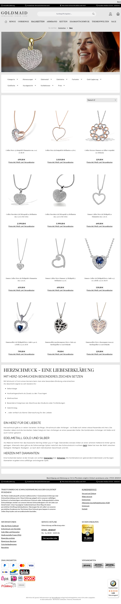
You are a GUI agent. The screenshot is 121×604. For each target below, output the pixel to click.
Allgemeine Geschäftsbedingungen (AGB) (96, 503)
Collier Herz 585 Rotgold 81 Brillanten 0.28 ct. (60, 150)
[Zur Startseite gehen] (14, 13)
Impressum (85, 506)
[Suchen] (93, 14)
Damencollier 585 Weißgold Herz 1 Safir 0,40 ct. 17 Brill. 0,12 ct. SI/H (21, 343)
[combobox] (64, 14)
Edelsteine (61, 79)
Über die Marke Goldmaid (10, 526)
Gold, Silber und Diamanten (10, 532)
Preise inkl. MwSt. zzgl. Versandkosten (21, 162)
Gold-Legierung (93, 79)
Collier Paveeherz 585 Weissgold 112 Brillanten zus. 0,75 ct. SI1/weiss (21, 215)
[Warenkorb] (117, 13)
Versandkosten (56, 597)
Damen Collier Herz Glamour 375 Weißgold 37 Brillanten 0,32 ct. (60, 279)
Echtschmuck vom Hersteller (11, 529)
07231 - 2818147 (48, 530)
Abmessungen (28, 79)
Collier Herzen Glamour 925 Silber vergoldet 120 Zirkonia (99, 151)
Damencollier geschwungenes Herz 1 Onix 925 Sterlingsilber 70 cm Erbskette (60, 343)
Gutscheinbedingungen (9, 544)
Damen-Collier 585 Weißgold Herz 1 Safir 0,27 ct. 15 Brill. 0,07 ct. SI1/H (99, 279)
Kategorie (11, 79)
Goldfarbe (11, 86)
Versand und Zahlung (89, 493)
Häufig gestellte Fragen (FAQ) (11, 535)
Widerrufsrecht (87, 497)
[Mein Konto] (110, 13)
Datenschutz (86, 500)
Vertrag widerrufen (50, 538)
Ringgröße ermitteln (8, 538)
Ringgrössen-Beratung (8, 541)
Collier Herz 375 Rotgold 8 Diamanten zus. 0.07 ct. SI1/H (21, 151)
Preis (60, 86)
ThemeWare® (77, 599)
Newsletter (5, 547)
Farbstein (75, 79)
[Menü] (117, 580)
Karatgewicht (28, 86)
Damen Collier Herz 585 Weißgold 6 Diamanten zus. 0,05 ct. (21, 279)
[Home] (5, 22)
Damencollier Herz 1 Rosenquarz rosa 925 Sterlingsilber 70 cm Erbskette (99, 343)
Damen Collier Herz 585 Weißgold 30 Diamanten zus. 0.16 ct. (99, 215)
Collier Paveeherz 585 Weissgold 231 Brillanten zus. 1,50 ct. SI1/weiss (60, 215)
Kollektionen (46, 86)
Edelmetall (45, 79)
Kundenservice (89, 489)
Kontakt (84, 509)
